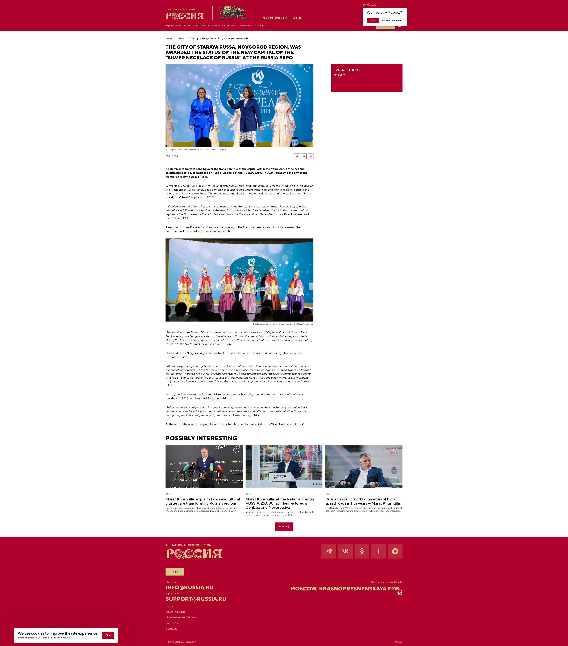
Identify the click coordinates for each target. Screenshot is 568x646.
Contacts (171, 628)
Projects (244, 25)
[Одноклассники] (310, 156)
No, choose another (391, 20)
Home (169, 38)
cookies (65, 637)
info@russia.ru (190, 587)
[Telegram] (297, 156)
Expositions (172, 25)
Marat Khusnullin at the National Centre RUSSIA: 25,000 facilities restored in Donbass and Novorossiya (280, 503)
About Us (260, 25)
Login (174, 571)
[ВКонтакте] (304, 156)
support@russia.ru (196, 599)
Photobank (228, 25)
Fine (108, 635)
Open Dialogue (175, 611)
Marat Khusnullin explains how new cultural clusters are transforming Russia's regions (203, 501)
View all (282, 526)
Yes (373, 20)
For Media (172, 623)
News (187, 25)
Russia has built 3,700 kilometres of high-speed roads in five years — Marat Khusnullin (363, 501)
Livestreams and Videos (206, 25)
